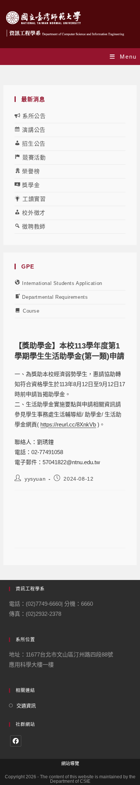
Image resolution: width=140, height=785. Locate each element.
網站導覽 (70, 763)
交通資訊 (26, 705)
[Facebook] (15, 741)
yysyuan (35, 479)
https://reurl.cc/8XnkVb (68, 424)
